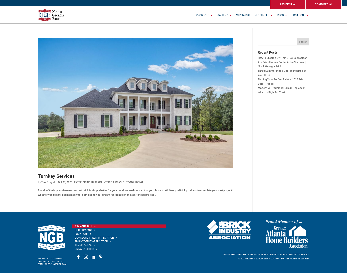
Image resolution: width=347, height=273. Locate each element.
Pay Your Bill (83, 226)
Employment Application (91, 241)
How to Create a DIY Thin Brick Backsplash (282, 57)
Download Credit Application (94, 237)
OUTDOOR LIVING (133, 182)
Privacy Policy (84, 249)
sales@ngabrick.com (56, 264)
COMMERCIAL (323, 4)
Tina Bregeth (48, 182)
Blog (280, 15)
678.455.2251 (58, 261)
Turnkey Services (56, 176)
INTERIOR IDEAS (112, 182)
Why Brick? (243, 15)
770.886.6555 (57, 258)
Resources (262, 15)
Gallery (222, 15)
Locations (298, 15)
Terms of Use (83, 245)
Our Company (84, 230)
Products (202, 15)
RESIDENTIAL (288, 4)
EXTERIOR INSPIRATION (88, 182)
